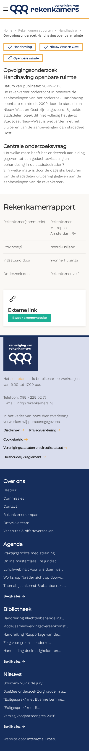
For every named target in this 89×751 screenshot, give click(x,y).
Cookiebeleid (13, 439)
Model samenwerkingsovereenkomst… (35, 626)
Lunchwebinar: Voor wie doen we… (33, 569)
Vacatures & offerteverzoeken (28, 531)
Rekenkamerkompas (20, 514)
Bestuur (9, 490)
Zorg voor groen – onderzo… (27, 642)
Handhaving (22, 47)
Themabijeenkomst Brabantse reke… (34, 585)
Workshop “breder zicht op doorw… (33, 577)
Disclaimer (11, 430)
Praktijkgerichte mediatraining (29, 553)
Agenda (13, 544)
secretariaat (20, 378)
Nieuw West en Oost (64, 47)
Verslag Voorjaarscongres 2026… (30, 716)
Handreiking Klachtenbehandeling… (33, 618)
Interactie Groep (41, 739)
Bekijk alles (12, 596)
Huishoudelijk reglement (22, 457)
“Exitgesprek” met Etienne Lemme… (34, 699)
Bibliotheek (17, 609)
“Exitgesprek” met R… (21, 707)
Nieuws (12, 674)
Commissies (13, 498)
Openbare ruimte (26, 58)
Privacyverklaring (42, 430)
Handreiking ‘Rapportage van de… (31, 634)
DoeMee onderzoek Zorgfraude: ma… (34, 691)
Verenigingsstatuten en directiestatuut (33, 448)
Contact (10, 506)
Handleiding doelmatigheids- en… (32, 650)
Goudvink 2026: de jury (22, 683)
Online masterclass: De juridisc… (31, 561)
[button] (5, 9)
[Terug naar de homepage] (44, 9)
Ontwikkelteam (16, 523)
